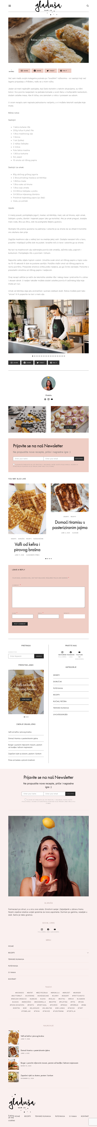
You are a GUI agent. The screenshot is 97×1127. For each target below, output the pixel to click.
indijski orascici (19, 999)
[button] (32, 356)
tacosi (72, 1008)
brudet (67, 993)
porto (31, 1005)
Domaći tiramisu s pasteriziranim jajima (69, 524)
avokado (20, 993)
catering (30, 996)
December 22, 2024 (27, 1078)
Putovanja (58, 688)
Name (15, 613)
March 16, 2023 (38, 45)
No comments (51, 45)
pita (73, 1002)
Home (11, 946)
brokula (55, 993)
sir (25, 1008)
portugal (42, 1005)
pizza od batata (17, 1005)
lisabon (81, 999)
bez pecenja (42, 993)
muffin (53, 1002)
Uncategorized (60, 714)
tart (81, 1008)
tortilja (71, 1011)
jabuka (34, 999)
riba (84, 1005)
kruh (71, 999)
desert (66, 996)
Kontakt (12, 979)
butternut (17, 996)
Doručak (60, 410)
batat (30, 993)
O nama (12, 972)
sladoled (35, 1008)
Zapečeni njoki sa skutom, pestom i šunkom (24, 754)
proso (64, 1005)
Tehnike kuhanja (61, 708)
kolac (52, 999)
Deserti (23, 412)
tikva (37, 1011)
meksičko (27, 1002)
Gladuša (61, 45)
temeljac (27, 1011)
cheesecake (44, 996)
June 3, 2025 (65, 532)
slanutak (48, 1008)
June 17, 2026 (19, 555)
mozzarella (40, 1002)
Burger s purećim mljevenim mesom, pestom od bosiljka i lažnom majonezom (49, 1063)
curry (56, 996)
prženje (74, 1005)
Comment (15, 585)
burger (77, 993)
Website (66, 613)
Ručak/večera (52, 35)
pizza (81, 1002)
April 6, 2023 (65, 421)
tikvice (47, 1011)
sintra (17, 1008)
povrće (54, 1005)
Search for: (12, 652)
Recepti (42, 35)
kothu (62, 999)
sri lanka (60, 1008)
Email (41, 613)
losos (16, 1002)
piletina (63, 1002)
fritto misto (78, 996)
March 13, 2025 (26, 1066)
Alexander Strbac (33, 555)
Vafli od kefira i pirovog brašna (27, 547)
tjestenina (59, 1011)
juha (43, 999)
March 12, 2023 (23, 420)
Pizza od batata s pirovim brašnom (21, 760)
